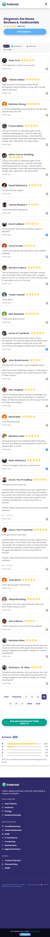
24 (44, 696)
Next (29, 703)
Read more (9, 515)
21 (26, 696)
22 (32, 696)
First (6, 696)
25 (10, 703)
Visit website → (25, 31)
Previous (16, 696)
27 (22, 703)
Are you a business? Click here (24, 722)
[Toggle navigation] (46, 4)
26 (16, 703)
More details (35, 931)
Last (38, 703)
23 (38, 696)
